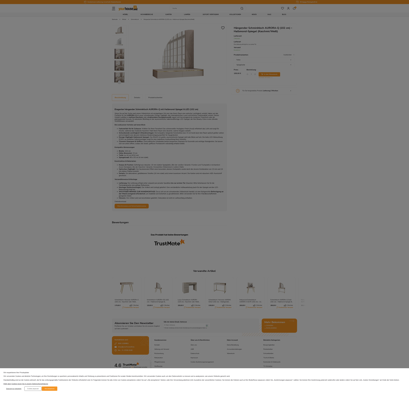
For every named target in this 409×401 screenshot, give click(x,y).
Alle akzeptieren (50, 389)
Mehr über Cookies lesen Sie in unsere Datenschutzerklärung (25, 384)
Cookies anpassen (33, 389)
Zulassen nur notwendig (13, 389)
